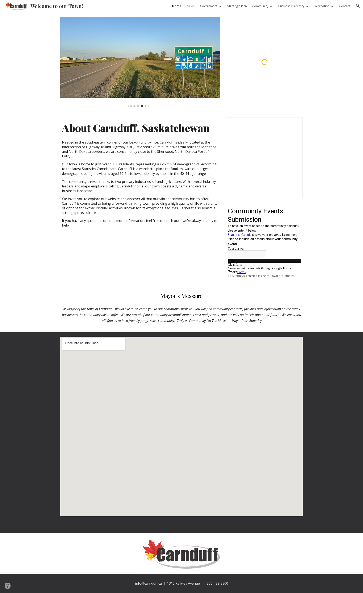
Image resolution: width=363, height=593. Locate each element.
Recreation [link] (321, 6)
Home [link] (176, 6)
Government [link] (208, 6)
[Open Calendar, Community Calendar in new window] (294, 122)
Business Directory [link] (291, 6)
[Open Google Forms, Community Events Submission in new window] (294, 210)
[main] (140, 176)
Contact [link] (344, 6)
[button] (358, 6)
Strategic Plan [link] (237, 6)
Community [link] (260, 6)
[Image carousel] (140, 62)
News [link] (191, 6)
